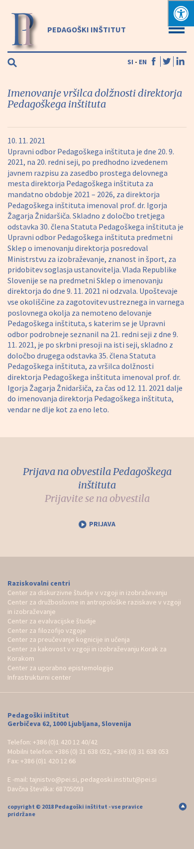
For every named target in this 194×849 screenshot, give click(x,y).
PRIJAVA (102, 523)
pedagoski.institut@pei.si (119, 779)
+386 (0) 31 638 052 (82, 751)
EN (143, 61)
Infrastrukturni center (39, 677)
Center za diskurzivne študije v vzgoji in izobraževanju (87, 592)
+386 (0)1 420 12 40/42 (65, 741)
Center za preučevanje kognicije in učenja (68, 639)
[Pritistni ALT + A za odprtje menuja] (181, 13)
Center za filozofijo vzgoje (46, 630)
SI (130, 61)
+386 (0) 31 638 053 (141, 751)
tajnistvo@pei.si (53, 779)
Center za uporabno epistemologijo (60, 667)
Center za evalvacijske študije (51, 620)
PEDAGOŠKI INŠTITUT (86, 29)
